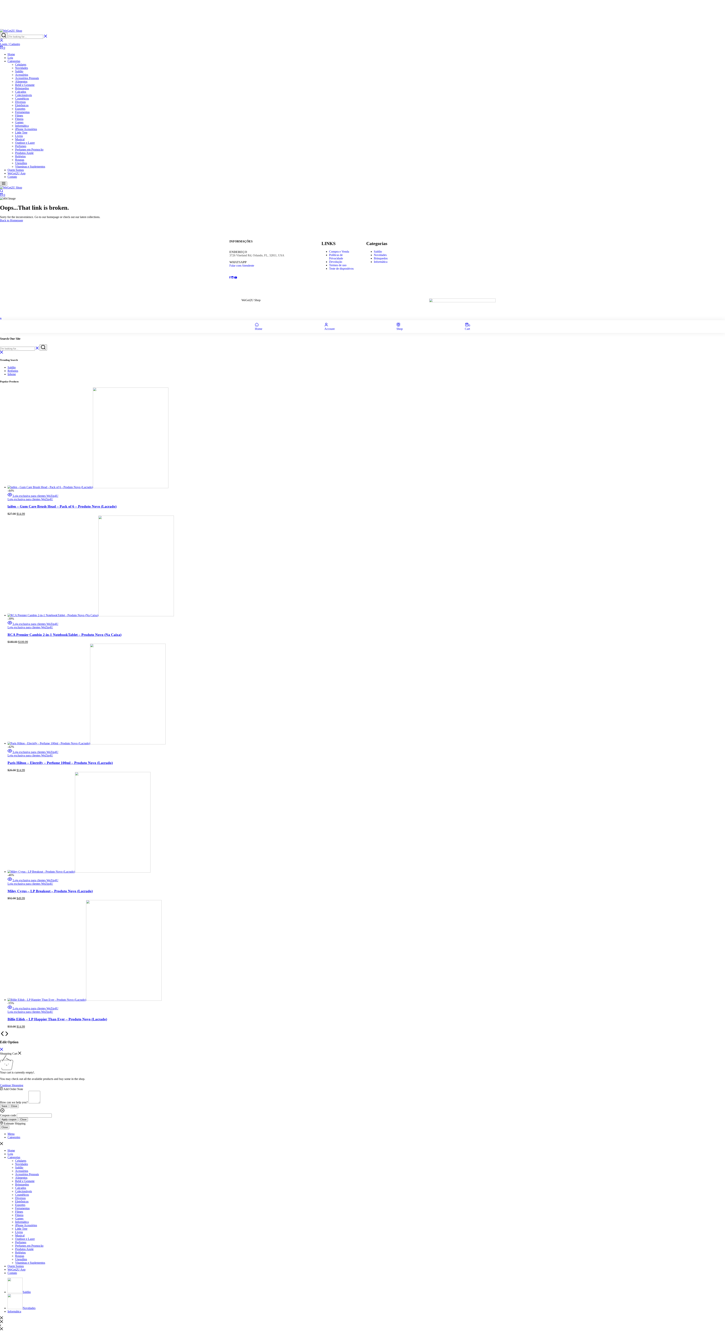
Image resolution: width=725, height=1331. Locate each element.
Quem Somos (16, 170)
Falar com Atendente (241, 265)
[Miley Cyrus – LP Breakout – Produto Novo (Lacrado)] (79, 871)
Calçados (20, 91)
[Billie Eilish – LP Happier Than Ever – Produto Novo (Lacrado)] (85, 999)
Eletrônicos (22, 105)
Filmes (19, 115)
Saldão (19, 71)
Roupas (19, 159)
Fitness (19, 119)
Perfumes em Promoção (29, 149)
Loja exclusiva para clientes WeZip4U (35, 495)
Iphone (12, 374)
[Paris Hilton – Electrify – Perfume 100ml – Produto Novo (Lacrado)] (87, 743)
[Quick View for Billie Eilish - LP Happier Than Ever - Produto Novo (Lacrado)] (10, 1008)
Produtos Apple (24, 153)
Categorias (14, 61)
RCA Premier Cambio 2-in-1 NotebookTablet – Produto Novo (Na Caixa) (64, 635)
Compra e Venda (339, 251)
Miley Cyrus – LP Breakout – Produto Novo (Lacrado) (50, 891)
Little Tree (21, 132)
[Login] (1, 40)
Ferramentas (22, 112)
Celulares (20, 64)
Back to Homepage (11, 220)
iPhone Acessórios (26, 129)
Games (19, 122)
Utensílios (21, 163)
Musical (20, 139)
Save (4, 1106)
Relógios (20, 156)
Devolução (335, 261)
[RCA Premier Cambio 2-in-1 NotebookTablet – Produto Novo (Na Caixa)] (91, 615)
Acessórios (21, 74)
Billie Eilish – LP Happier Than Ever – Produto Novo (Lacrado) (57, 1019)
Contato (12, 176)
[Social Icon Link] (230, 277)
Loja (10, 57)
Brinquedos (22, 88)
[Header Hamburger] (3, 184)
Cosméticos (22, 98)
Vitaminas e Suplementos (30, 166)
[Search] (4, 35)
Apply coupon (9, 1119)
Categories (14, 1137)
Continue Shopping (11, 1085)
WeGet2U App (16, 173)
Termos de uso (337, 265)
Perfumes (20, 146)
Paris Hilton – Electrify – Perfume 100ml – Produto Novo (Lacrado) (60, 763)
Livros (19, 136)
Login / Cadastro (10, 44)
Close (14, 1106)
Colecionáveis (23, 95)
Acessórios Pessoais (27, 78)
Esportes (20, 108)
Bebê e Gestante (25, 85)
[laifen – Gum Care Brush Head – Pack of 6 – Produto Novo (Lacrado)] (88, 487)
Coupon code (8, 1115)
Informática (22, 125)
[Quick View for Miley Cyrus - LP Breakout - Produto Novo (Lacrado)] (10, 880)
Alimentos (21, 81)
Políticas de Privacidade (336, 256)
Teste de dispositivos (341, 268)
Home (11, 54)
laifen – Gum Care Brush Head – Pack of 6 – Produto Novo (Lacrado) (62, 506)
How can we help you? (14, 1102)
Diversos (20, 102)
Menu (11, 1133)
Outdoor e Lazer (25, 142)
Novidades (21, 68)
